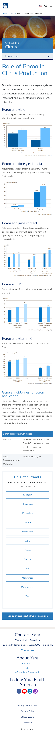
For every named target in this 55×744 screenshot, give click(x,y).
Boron (28, 550)
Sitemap (27, 723)
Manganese (27, 578)
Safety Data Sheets (27, 706)
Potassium (27, 513)
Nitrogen (27, 495)
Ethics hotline (27, 717)
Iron (27, 569)
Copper (27, 560)
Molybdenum (27, 587)
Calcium (27, 523)
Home (5, 14)
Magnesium (27, 532)
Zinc (27, 596)
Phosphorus (27, 504)
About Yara (27, 664)
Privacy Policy (27, 711)
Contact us (27, 650)
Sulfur (28, 541)
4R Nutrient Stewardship (27, 672)
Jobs (27, 668)
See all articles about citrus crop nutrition (27, 616)
